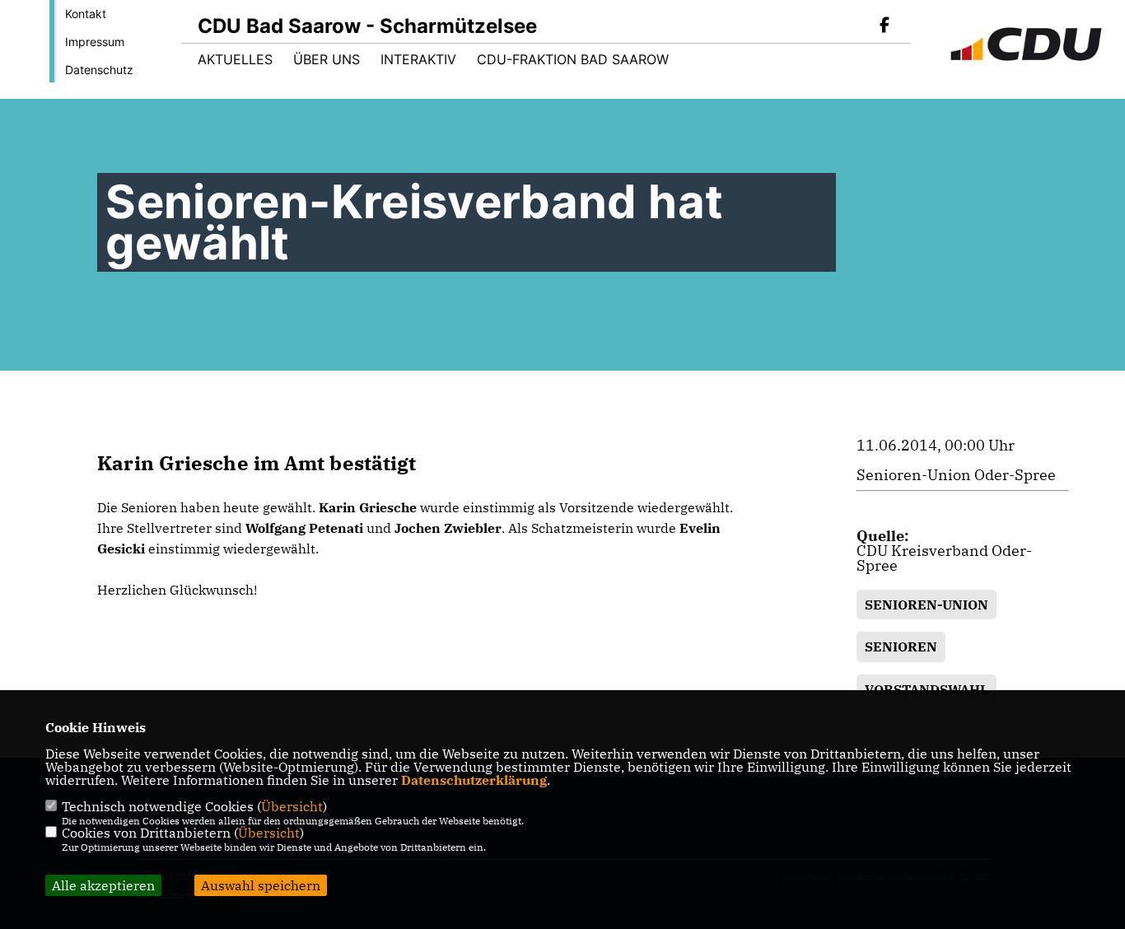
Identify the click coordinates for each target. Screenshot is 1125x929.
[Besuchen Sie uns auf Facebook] (884, 26)
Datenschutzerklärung (474, 780)
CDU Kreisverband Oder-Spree (944, 558)
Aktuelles (235, 59)
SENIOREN (901, 646)
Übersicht (292, 806)
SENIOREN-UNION (926, 604)
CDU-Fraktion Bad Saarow (573, 59)
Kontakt (85, 14)
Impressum (94, 42)
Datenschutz (99, 70)
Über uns (326, 59)
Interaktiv (418, 59)
